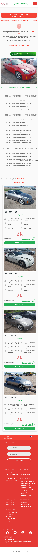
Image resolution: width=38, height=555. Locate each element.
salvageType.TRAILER (27, 495)
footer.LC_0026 (25, 474)
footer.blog (24, 502)
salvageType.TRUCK (26, 485)
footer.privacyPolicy (11, 480)
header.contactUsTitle (12, 474)
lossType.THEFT (10, 519)
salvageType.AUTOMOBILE (28, 481)
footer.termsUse (10, 478)
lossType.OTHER (10, 517)
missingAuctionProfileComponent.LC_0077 (19, 45)
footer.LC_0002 (10, 472)
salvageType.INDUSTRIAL (28, 490)
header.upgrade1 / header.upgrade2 (26, 505)
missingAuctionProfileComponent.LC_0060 (19, 87)
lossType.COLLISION (11, 512)
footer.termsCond (11, 483)
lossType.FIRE (10, 514)
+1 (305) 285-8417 (9, 539)
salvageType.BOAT (26, 488)
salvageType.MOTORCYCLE (29, 483)
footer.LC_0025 (25, 472)
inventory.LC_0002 (19, 182)
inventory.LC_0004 (19, 242)
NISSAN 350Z (21, 179)
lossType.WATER (10, 521)
